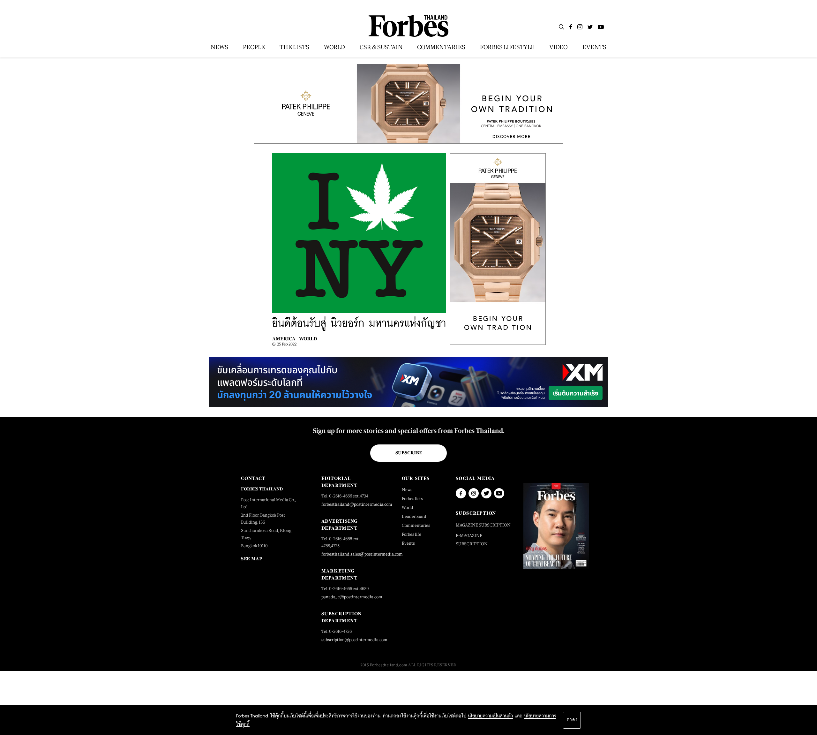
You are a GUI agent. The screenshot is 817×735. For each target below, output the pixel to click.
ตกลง (571, 720)
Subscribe (408, 452)
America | (284, 338)
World (308, 338)
